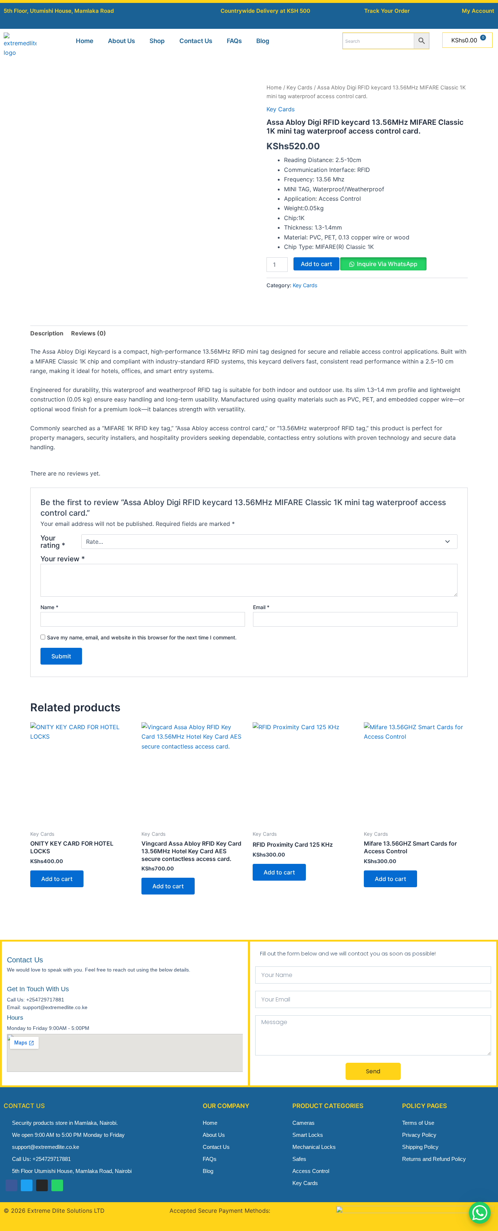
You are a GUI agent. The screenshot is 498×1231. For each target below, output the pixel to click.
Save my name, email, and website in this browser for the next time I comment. (142, 637)
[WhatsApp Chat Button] (480, 1213)
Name (49, 607)
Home (84, 41)
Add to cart (316, 264)
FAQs (234, 41)
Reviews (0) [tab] (88, 333)
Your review (62, 558)
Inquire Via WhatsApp (387, 264)
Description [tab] (46, 333)
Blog (262, 41)
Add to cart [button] (57, 878)
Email (261, 607)
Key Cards (299, 87)
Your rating (52, 541)
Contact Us (195, 41)
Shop (157, 41)
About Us (121, 41)
